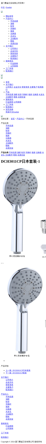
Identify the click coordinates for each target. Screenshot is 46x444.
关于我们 (9, 46)
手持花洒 (14, 21)
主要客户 (14, 56)
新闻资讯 (9, 61)
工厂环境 (9, 68)
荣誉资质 (14, 54)
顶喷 (12, 24)
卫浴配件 (14, 39)
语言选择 (9, 109)
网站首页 (9, 16)
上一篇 (18, 370)
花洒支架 (14, 44)
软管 (12, 26)
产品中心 (9, 19)
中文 (3, 7)
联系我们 (14, 59)
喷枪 (12, 41)
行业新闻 (14, 63)
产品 (7, 92)
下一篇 (16, 373)
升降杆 (13, 29)
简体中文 (9, 112)
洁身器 (13, 34)
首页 (7, 82)
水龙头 (13, 36)
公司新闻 (14, 66)
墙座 (12, 31)
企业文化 (14, 51)
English (9, 7)
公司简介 (14, 49)
